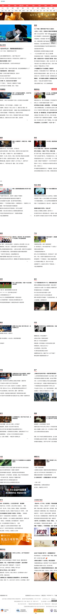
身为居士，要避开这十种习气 (41, 487)
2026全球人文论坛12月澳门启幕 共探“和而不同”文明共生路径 (14, 467)
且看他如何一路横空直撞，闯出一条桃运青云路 (45, 511)
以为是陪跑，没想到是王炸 (40, 300)
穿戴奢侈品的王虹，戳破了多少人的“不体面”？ (45, 353)
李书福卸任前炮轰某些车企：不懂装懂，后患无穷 (45, 168)
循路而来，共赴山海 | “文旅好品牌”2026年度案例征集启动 (13, 246)
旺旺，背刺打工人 (38, 166)
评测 (28, 8)
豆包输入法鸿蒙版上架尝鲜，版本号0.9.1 (43, 210)
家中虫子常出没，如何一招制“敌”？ (8, 570)
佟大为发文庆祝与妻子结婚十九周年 (42, 292)
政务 (52, 5)
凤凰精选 (2, 89)
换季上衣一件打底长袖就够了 (41, 340)
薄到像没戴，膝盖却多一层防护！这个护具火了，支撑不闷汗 (14, 161)
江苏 (41, 10)
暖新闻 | (36, 78)
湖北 (51, 10)
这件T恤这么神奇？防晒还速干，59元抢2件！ (10, 565)
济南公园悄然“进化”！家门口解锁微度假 (43, 83)
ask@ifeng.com (46, 599)
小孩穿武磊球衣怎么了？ (5, 295)
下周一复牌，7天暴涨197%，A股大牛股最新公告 (11, 153)
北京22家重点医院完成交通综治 (41, 431)
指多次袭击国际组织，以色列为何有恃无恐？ (10, 63)
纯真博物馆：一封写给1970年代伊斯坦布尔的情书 (11, 434)
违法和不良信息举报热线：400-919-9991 (31, 599)
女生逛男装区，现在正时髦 (40, 348)
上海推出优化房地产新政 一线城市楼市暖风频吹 (45, 373)
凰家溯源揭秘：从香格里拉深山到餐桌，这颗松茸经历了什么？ (14, 431)
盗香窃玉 (54, 518)
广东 (34, 10)
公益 (1, 456)
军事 (39, 5)
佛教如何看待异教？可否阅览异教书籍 (43, 475)
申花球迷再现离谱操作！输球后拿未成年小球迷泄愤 (12, 302)
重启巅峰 (22, 503)
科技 (15, 5)
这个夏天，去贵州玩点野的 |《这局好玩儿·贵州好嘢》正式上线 (14, 244)
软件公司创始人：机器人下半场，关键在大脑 (44, 151)
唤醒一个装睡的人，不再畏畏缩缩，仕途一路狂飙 (45, 525)
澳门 (2, 10)
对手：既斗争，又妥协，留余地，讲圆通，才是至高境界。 (13, 508)
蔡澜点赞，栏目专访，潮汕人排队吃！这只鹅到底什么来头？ (14, 572)
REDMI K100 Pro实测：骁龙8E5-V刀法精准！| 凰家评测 (13, 385)
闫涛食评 (2, 343)
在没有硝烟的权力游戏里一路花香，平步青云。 (11, 513)
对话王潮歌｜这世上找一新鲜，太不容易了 (10, 424)
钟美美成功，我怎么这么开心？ (41, 345)
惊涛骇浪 (25, 513)
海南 (27, 10)
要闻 (35, 25)
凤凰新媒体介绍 (3, 595)
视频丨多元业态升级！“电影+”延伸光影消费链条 (45, 33)
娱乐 (27, 5)
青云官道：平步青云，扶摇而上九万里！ (9, 530)
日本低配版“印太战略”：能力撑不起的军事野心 (11, 200)
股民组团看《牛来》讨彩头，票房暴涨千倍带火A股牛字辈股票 (14, 115)
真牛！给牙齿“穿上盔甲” (39, 558)
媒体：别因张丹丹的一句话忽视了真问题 (43, 58)
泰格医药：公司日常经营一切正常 (42, 424)
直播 (2, 8)
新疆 (20, 10)
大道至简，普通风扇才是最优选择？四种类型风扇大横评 (13, 393)
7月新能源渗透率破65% (39, 251)
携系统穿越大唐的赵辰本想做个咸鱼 (42, 518)
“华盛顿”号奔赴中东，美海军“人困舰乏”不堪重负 (11, 196)
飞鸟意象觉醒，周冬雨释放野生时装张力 (10, 40)
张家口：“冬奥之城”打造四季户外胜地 (43, 81)
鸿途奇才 (22, 520)
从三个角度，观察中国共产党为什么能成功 (44, 29)
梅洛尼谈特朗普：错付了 (5, 61)
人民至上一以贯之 (38, 31)
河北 (44, 10)
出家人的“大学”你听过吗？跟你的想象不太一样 (45, 472)
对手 (55, 523)
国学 (38, 8)
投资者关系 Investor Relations (32, 595)
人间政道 (20, 515)
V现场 (39, 185)
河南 (47, 10)
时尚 (33, 5)
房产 (35, 370)
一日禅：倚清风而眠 (38, 467)
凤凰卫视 (21, 5)
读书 (33, 8)
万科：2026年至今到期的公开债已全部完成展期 (45, 381)
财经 (9, 5)
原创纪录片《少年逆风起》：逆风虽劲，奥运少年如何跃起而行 (14, 475)
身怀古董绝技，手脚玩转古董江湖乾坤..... (43, 523)
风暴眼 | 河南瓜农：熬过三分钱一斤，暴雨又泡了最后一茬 (13, 107)
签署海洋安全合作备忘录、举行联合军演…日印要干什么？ (13, 58)
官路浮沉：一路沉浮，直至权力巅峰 (42, 513)
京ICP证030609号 (22, 604)
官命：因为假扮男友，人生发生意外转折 (9, 503)
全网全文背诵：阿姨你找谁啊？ (41, 338)
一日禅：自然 (37, 482)
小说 (35, 500)
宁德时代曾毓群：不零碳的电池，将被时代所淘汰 (11, 112)
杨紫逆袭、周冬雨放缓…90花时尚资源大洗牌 (44, 343)
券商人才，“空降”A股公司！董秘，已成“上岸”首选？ (12, 163)
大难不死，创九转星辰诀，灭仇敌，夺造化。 (44, 520)
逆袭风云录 (26, 518)
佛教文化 (43, 8)
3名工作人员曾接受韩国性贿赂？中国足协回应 (10, 297)
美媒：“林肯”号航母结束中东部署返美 (8, 206)
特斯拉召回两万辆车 (38, 249)
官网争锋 (54, 513)
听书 (1, 500)
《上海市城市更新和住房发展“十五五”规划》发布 (45, 376)
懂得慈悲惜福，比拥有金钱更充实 (42, 485)
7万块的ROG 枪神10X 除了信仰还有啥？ (9, 383)
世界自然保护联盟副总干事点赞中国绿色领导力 (45, 46)
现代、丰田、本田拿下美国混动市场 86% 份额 (45, 256)
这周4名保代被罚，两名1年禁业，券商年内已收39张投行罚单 (14, 151)
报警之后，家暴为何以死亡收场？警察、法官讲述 (11, 117)
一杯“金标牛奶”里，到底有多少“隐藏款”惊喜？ (10, 477)
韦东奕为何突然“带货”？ (5, 76)
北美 (9, 10)
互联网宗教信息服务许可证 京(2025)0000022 (34, 606)
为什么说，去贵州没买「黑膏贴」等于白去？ (10, 567)
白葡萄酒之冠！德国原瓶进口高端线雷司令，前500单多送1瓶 (14, 577)
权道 (19, 523)
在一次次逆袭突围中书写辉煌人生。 (8, 523)
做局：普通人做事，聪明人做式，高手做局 (44, 508)
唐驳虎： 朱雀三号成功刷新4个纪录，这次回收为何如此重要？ (14, 100)
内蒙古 (16, 10)
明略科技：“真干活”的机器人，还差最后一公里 (11, 105)
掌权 (25, 506)
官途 (56, 508)
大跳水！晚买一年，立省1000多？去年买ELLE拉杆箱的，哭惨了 (15, 580)
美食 (1, 322)
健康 (35, 413)
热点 (1, 45)
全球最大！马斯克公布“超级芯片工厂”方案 (44, 390)
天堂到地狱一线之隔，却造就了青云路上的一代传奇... (12, 511)
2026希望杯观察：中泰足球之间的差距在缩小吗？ (11, 300)
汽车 (35, 233)
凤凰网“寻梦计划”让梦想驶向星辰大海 (8, 480)
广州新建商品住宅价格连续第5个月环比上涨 (44, 385)
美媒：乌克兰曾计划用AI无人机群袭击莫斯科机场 (11, 210)
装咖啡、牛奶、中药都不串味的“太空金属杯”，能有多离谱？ (14, 562)
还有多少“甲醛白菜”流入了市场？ (42, 66)
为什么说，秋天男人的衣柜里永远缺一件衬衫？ (11, 78)
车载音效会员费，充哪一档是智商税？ (43, 244)
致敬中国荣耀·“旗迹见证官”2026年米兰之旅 (10, 256)
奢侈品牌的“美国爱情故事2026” (41, 355)
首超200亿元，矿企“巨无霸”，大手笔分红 (9, 148)
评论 (8, 8)
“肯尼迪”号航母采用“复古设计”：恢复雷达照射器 (11, 213)
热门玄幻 (40, 500)
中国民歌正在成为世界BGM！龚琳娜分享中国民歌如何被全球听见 (15, 259)
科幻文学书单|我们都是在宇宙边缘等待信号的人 (11, 429)
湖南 (54, 10)
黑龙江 (23, 10)
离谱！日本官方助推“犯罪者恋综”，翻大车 (9, 73)
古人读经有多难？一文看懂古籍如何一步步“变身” (45, 477)
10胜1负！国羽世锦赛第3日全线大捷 (8, 290)
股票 (18, 8)
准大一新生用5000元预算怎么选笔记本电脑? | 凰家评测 (13, 380)
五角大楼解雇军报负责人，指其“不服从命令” (10, 56)
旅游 (53, 8)
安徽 (31, 10)
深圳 (37, 10)
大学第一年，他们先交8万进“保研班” (8, 80)
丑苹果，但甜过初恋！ (5, 575)
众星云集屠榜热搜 (4, 215)
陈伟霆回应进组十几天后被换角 (41, 290)
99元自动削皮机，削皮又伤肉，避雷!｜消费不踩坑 (11, 390)
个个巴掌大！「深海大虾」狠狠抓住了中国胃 (10, 83)
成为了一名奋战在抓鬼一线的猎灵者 (8, 515)
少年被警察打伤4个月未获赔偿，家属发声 (44, 68)
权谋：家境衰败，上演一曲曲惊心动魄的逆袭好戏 (11, 518)
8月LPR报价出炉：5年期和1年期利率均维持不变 (45, 383)
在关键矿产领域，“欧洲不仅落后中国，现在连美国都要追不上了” (15, 68)
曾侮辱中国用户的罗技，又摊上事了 (42, 208)
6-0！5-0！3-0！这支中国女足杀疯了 (8, 292)
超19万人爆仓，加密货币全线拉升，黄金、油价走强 (12, 158)
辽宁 (12, 10)
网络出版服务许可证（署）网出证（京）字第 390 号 (26, 601)
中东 (6, 10)
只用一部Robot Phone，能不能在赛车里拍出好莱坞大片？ (13, 388)
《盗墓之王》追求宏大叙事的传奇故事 (9, 525)
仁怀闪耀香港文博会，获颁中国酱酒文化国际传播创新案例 (13, 251)
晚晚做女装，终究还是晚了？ (41, 335)
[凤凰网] (3, 1)
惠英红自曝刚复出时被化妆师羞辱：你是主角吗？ (45, 285)
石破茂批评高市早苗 (39, 48)
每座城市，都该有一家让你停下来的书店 (9, 426)
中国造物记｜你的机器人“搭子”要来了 (43, 38)
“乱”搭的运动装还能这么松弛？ (41, 350)
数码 (23, 8)
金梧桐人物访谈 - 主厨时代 (6, 333)
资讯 (3, 5)
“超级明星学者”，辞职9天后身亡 (7, 71)
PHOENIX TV (50, 595)
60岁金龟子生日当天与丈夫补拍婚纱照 (43, 295)
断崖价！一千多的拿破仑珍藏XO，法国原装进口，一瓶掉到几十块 (15, 203)
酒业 (48, 8)
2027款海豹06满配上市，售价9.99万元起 (43, 261)
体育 (46, 5)
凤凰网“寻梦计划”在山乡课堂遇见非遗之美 (9, 482)
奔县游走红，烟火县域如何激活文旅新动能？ (44, 43)
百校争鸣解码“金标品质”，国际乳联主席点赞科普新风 (12, 472)
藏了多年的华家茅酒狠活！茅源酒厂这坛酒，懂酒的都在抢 (13, 560)
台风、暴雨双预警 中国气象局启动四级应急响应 (45, 41)
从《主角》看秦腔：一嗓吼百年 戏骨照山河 (10, 436)
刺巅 (20, 525)
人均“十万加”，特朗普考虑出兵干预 (8, 51)
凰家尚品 (36, 89)
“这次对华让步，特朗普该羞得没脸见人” (12, 48)
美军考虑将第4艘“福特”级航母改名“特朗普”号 (10, 198)
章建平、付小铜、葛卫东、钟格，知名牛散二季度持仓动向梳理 (14, 156)
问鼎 (27, 511)
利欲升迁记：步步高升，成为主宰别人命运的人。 (11, 506)
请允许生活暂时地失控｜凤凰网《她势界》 (10, 470)
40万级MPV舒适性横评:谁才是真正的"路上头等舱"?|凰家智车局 (15, 395)
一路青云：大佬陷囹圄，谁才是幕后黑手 (9, 520)
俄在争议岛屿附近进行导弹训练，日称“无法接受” (11, 208)
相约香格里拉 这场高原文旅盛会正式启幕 (43, 51)
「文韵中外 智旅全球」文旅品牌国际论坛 (9, 254)
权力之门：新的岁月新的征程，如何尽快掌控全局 (11, 528)
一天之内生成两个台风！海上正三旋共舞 (43, 53)
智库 (13, 8)
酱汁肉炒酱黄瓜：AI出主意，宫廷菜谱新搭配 (10, 338)
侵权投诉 (53, 599)
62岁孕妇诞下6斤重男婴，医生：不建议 (9, 85)
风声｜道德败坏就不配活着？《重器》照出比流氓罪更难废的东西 (15, 110)
